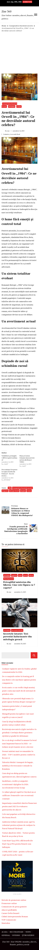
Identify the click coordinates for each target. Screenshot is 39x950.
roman (29, 491)
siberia (31, 575)
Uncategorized (8, 579)
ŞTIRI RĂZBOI (28, 935)
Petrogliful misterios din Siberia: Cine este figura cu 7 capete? (19, 585)
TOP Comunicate (9, 920)
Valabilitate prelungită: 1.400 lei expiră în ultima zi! (9, 458)
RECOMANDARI (16, 932)
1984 (9, 488)
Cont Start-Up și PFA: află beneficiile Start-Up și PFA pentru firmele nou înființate (17, 843)
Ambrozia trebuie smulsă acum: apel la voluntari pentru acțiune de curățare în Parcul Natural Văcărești (18, 825)
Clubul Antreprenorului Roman (15, 916)
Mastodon (6, 923)
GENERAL (6, 935)
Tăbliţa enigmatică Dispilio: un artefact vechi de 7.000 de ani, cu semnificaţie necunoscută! (18, 418)
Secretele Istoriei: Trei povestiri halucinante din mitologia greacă (17, 636)
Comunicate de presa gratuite (14, 906)
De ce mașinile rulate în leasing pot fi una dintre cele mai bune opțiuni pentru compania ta (19, 679)
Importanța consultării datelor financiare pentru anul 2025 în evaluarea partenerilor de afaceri (19, 806)
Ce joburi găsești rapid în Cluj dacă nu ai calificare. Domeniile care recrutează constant (19, 795)
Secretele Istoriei (17, 630)
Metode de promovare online (14, 900)
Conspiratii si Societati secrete (22, 488)
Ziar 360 (6, 11)
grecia (25, 575)
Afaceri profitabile (9, 910)
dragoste (5, 491)
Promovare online (9, 903)
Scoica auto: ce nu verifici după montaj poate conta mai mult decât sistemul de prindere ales (19, 690)
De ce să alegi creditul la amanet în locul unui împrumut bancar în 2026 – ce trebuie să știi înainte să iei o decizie (19, 743)
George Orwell (14, 491)
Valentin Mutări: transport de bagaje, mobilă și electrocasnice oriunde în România (17, 765)
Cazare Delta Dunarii (10, 913)
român (19, 107)
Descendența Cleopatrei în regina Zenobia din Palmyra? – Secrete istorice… (9, 473)
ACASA (4, 932)
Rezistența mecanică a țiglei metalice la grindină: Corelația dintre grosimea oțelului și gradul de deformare (19, 732)
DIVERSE (12, 107)
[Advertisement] (19, 52)
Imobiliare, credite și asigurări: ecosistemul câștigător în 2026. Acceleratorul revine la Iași (15, 784)
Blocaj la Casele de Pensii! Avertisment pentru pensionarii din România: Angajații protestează (19, 427)
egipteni (14, 575)
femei (20, 575)
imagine (22, 491)
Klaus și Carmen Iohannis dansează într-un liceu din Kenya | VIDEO (27, 459)
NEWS (28, 932)
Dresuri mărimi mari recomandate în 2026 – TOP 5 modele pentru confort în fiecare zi (18, 754)
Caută (34, 655)
